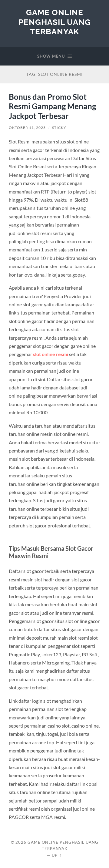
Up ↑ (57, 855)
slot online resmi (50, 354)
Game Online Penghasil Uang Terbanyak (54, 22)
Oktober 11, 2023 (27, 127)
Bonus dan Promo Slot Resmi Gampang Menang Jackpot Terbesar (52, 106)
